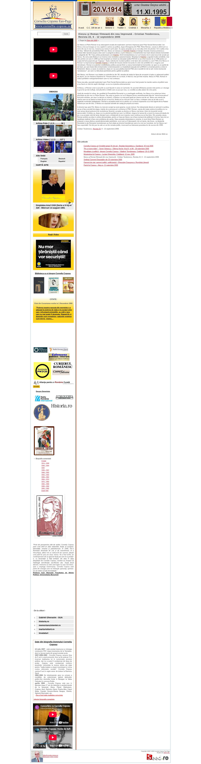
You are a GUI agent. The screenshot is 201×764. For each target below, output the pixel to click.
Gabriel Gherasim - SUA (51, 617)
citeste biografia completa (44, 699)
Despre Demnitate (43, 391)
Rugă (50, 234)
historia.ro (44, 621)
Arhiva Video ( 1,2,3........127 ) (50, 139)
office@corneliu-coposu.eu (50, 755)
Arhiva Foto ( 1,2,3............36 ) (50, 123)
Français (44, 159)
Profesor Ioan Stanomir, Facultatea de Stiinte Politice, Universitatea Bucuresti (53, 574)
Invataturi (43, 633)
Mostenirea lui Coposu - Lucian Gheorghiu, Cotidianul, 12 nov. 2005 (109, 154)
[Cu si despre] (45, 136)
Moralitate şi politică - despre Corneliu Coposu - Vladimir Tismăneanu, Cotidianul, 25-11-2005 (119, 151)
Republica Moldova (162, 28)
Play (71, 204)
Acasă (81, 28)
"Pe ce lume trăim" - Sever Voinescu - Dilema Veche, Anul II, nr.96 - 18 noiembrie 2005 (116, 149)
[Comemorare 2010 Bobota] (63, 136)
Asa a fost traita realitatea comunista (49, 695)
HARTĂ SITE (42, 165)
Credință (132, 28)
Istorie (36, 386)
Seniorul (108, 28)
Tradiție (120, 28)
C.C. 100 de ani (93, 28)
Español (62, 161)
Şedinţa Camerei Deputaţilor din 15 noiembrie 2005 (103, 160)
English (44, 161)
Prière (56, 234)
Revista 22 (97, 129)
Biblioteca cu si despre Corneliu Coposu (53, 273)
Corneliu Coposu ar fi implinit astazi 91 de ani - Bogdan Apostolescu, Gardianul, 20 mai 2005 (118, 146)
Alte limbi (40, 156)
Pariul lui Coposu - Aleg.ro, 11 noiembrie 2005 (101, 165)
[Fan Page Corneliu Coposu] (53, 28)
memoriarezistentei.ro (50, 625)
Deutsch (62, 159)
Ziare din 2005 (92, 40)
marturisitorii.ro (46, 629)
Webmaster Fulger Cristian (50, 756)
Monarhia (145, 28)
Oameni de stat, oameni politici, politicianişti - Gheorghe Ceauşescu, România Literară (116, 162)
